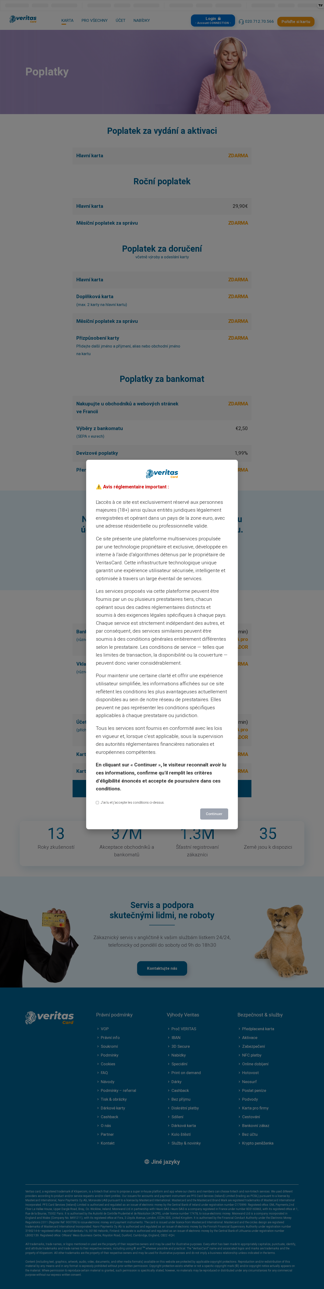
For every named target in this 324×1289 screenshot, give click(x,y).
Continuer (214, 813)
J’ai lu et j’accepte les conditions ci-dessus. (132, 802)
